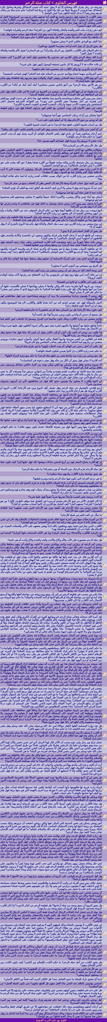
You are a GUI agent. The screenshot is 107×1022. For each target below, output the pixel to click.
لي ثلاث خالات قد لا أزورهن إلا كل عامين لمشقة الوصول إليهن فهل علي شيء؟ (61, 64)
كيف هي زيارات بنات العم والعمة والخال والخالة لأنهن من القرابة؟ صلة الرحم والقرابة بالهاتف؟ (53, 30)
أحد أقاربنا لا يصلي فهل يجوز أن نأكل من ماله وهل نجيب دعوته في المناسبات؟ (61, 360)
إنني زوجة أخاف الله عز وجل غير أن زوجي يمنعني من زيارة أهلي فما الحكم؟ (62, 270)
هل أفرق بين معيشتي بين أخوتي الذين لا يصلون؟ (76, 265)
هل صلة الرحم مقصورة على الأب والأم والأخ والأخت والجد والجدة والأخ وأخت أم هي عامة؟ (55, 540)
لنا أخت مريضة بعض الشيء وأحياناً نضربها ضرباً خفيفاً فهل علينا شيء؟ (65, 496)
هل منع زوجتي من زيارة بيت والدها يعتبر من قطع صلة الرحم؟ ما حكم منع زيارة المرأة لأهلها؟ (53, 355)
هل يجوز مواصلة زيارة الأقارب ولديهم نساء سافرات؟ (74, 473)
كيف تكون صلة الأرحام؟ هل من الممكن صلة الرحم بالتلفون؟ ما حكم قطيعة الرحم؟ (58, 309)
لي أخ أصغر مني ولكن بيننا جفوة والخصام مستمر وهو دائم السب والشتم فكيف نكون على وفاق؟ (51, 129)
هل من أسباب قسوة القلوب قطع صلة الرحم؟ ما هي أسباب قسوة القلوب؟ (63, 124)
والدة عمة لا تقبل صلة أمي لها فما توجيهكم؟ (79, 192)
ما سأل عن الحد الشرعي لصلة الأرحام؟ (81, 515)
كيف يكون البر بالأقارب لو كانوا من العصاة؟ (79, 281)
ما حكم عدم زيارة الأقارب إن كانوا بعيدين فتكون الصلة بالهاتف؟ (69, 351)
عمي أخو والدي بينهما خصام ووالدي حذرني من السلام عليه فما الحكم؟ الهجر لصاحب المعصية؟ (52, 73)
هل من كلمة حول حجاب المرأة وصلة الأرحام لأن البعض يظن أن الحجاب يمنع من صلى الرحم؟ (53, 183)
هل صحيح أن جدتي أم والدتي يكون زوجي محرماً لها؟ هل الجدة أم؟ (67, 314)
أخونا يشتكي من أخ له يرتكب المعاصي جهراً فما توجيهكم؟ (71, 115)
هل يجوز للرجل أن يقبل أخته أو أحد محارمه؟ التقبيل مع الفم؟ (70, 46)
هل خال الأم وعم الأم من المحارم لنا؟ (82, 145)
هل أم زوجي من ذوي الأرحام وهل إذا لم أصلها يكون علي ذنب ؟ (69, 120)
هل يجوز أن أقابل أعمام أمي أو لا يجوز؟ (81, 231)
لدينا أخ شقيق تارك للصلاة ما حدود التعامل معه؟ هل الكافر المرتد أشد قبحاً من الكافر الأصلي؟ (53, 979)
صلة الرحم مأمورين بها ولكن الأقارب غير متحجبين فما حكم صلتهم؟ (67, 69)
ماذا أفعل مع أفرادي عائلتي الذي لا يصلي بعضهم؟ (76, 41)
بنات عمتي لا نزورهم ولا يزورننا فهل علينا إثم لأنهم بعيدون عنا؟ (69, 140)
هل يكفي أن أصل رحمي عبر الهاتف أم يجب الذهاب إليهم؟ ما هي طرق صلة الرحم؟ (58, 346)
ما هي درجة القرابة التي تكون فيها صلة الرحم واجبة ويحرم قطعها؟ (67, 478)
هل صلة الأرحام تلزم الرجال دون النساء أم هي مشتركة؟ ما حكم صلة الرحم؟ (62, 469)
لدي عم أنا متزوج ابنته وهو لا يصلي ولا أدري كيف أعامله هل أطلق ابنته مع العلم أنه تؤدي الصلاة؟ (52, 187)
